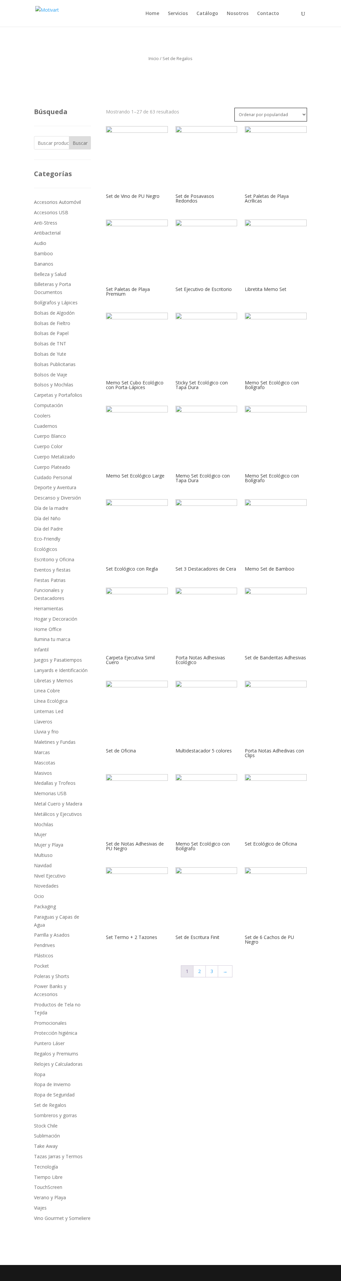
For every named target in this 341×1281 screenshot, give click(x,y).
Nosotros (237, 13)
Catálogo (207, 13)
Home (152, 13)
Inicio (154, 58)
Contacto (268, 13)
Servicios (178, 13)
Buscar (80, 143)
